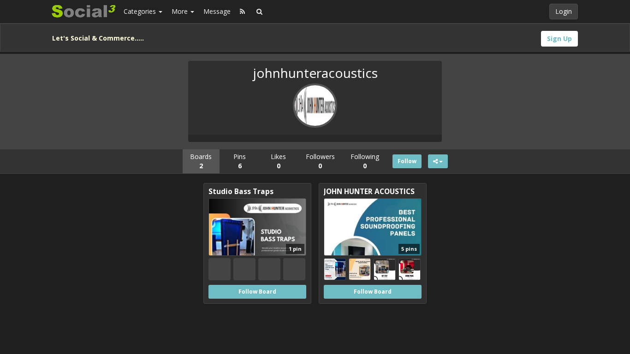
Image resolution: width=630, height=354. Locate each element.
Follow (407, 161)
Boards (201, 161)
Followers (320, 161)
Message (217, 11)
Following (365, 161)
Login (563, 11)
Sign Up (559, 38)
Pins (239, 161)
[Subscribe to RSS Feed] (242, 11)
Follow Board (257, 291)
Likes (278, 161)
